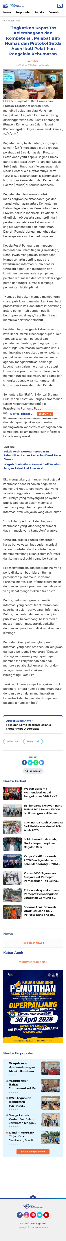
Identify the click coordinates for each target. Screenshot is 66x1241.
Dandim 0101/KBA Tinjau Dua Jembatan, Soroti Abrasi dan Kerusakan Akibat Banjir (21, 1136)
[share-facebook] (24, 762)
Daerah (54, 12)
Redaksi (24, 1223)
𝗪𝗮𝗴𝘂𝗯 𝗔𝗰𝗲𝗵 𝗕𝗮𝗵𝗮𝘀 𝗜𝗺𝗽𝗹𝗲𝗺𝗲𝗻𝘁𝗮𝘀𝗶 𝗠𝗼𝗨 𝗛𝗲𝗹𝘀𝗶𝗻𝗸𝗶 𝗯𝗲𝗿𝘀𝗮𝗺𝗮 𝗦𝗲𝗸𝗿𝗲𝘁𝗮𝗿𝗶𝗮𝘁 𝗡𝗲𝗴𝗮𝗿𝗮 (23, 1084)
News (8, 934)
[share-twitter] (30, 762)
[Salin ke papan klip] (41, 762)
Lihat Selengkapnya (32, 1151)
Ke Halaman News (32, 942)
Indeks (39, 12)
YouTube (48, 1219)
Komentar (35, 771)
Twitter (41, 1219)
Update (46, 413)
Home (7, 12)
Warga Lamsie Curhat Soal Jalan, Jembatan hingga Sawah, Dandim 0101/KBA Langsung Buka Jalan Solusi (23, 1119)
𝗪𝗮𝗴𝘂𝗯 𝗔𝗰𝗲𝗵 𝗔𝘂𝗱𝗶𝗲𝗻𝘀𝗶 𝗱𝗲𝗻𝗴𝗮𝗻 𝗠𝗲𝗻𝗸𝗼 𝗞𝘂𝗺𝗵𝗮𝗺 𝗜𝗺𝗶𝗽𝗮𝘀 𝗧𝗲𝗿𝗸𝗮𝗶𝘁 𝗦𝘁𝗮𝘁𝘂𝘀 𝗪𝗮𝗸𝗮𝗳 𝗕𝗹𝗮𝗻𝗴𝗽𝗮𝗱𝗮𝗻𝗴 (22, 1067)
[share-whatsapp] (35, 762)
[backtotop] (33, 1198)
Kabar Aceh (12, 741)
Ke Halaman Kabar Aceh (32, 961)
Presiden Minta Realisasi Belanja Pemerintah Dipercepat (28, 726)
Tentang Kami (38, 1223)
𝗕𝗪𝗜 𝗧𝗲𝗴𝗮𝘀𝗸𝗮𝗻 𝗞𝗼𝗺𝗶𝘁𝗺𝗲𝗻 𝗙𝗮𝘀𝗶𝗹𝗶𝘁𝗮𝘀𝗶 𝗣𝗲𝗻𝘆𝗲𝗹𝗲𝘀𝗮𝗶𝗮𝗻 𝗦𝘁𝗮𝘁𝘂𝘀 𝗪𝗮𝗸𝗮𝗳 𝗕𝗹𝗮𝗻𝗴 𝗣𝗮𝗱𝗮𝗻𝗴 (20, 1102)
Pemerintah (33, 741)
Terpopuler (23, 12)
